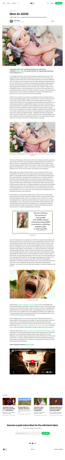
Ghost (61, 449)
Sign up (32, 449)
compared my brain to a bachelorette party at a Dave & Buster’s (33, 325)
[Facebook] (30, 443)
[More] (18, 3)
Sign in (52, 3)
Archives (14, 3)
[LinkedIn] (32, 443)
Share (52, 21)
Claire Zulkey (17, 20)
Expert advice (13, 11)
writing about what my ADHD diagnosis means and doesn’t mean (39, 330)
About (8, 3)
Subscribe (58, 3)
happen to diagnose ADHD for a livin (27, 304)
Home (4, 3)
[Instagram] (35, 443)
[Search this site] (48, 3)
